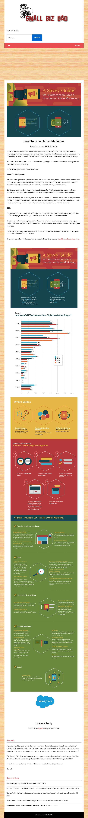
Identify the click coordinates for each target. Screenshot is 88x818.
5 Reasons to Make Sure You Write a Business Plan (24, 805)
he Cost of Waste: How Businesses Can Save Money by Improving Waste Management (37, 788)
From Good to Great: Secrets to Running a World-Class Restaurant (30, 800)
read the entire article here (68, 239)
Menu (77, 45)
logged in (41, 728)
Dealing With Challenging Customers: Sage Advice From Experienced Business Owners (37, 793)
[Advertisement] (44, 64)
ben (56, 146)
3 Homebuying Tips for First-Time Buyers (21, 783)
